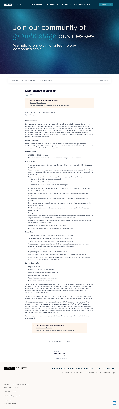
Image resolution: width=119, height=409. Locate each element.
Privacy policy (55, 358)
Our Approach (51, 4)
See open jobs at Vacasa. (38, 103)
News (98, 373)
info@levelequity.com (12, 396)
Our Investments (82, 4)
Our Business (36, 4)
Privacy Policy (8, 400)
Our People (66, 4)
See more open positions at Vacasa (59, 341)
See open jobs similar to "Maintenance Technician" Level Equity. (49, 105)
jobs (15, 80)
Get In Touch (106, 4)
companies (28, 80)
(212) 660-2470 (10, 392)
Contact (65, 373)
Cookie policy (64, 358)
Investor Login (109, 373)
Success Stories (87, 373)
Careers (74, 373)
